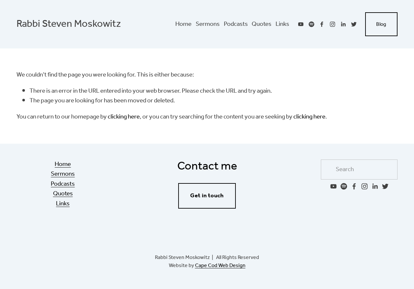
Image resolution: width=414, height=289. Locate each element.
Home (183, 24)
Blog (381, 24)
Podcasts (236, 24)
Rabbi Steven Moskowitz (68, 24)
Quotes (261, 24)
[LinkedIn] (343, 24)
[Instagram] (332, 24)
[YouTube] (301, 24)
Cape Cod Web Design (220, 266)
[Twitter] (354, 24)
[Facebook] (322, 24)
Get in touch (206, 196)
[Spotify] (311, 24)
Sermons (208, 24)
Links (282, 24)
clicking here (124, 117)
